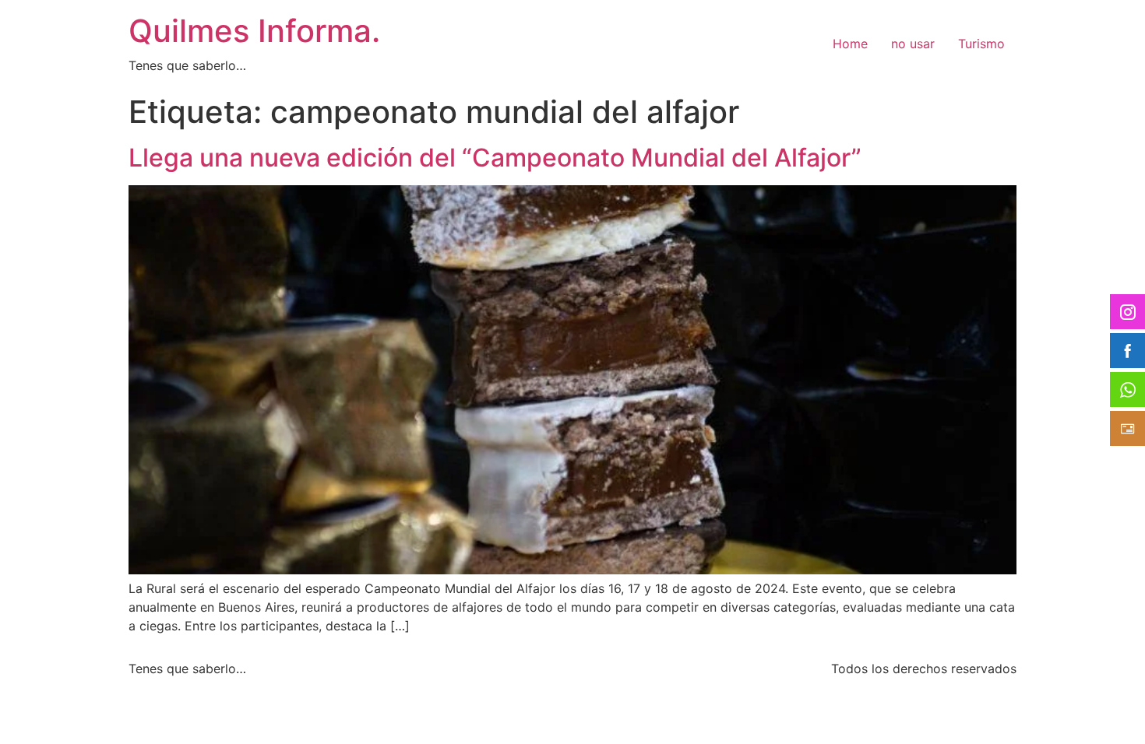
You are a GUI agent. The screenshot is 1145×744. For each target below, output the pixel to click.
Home (850, 43)
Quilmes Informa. (254, 31)
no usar (913, 43)
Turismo (981, 43)
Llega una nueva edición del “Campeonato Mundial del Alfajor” (495, 157)
